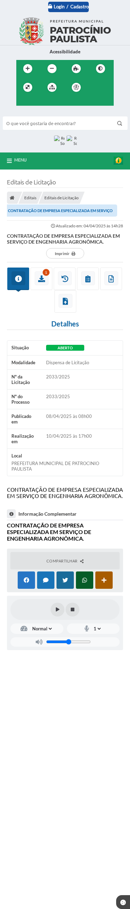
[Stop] (72, 610)
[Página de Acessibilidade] (76, 87)
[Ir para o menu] (23, 101)
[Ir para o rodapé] (54, 101)
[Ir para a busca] (38, 101)
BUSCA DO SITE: (23, 113)
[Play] (57, 610)
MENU (20, 159)
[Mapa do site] (52, 87)
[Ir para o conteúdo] (96, 87)
